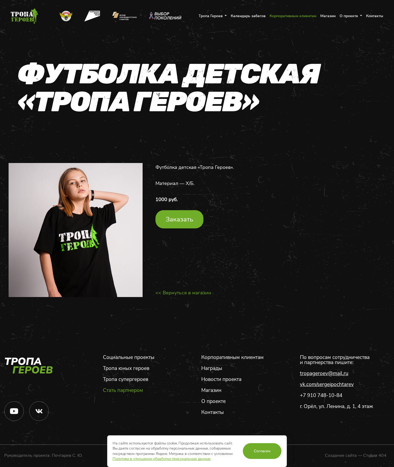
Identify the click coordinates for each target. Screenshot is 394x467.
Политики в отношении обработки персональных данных (161, 458)
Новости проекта (221, 379)
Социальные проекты (128, 357)
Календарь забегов (248, 16)
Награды (211, 368)
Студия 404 (374, 455)
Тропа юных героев (126, 368)
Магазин (328, 16)
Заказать (179, 219)
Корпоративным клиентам (293, 16)
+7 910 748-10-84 (321, 395)
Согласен (262, 451)
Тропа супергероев (125, 379)
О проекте (349, 16)
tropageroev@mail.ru (324, 373)
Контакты (374, 16)
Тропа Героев (211, 16)
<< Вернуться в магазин (183, 293)
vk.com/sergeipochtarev (327, 384)
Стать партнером (123, 390)
